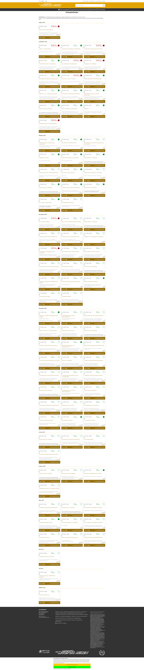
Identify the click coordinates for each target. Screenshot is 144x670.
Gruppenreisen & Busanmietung (80, 9)
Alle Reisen (86, 614)
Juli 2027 (98, 18)
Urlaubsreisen (63, 614)
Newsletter (99, 1)
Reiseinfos (93, 9)
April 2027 (94, 18)
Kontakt (103, 1)
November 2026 (67, 18)
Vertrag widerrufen (83, 616)
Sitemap (103, 611)
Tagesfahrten (57, 614)
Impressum (92, 611)
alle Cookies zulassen (72, 667)
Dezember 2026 (73, 18)
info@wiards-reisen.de (45, 617)
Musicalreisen (78, 611)
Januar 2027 (79, 18)
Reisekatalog (85, 1)
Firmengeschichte (78, 619)
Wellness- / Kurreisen (79, 613)
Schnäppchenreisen (70, 613)
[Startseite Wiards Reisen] (50, 7)
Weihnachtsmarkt (80, 614)
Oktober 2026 (61, 18)
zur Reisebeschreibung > (55, 37)
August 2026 (48, 18)
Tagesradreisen (72, 611)
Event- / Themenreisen (65, 611)
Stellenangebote (58, 621)
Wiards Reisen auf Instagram (61, 623)
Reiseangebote (65, 9)
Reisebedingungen (77, 618)
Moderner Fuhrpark (71, 619)
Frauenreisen (84, 611)
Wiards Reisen (101, 9)
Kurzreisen (57, 613)
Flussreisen (69, 614)
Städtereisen (57, 611)
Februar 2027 (84, 18)
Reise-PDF (42, 37)
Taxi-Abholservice (70, 618)
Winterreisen (74, 614)
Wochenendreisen (63, 613)
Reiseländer (57, 616)
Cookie (100, 611)
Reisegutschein (92, 1)
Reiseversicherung (63, 618)
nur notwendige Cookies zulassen (72, 664)
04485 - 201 (43, 1)
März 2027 (90, 18)
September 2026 (55, 18)
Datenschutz (96, 611)
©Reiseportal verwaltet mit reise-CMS (96, 613)
